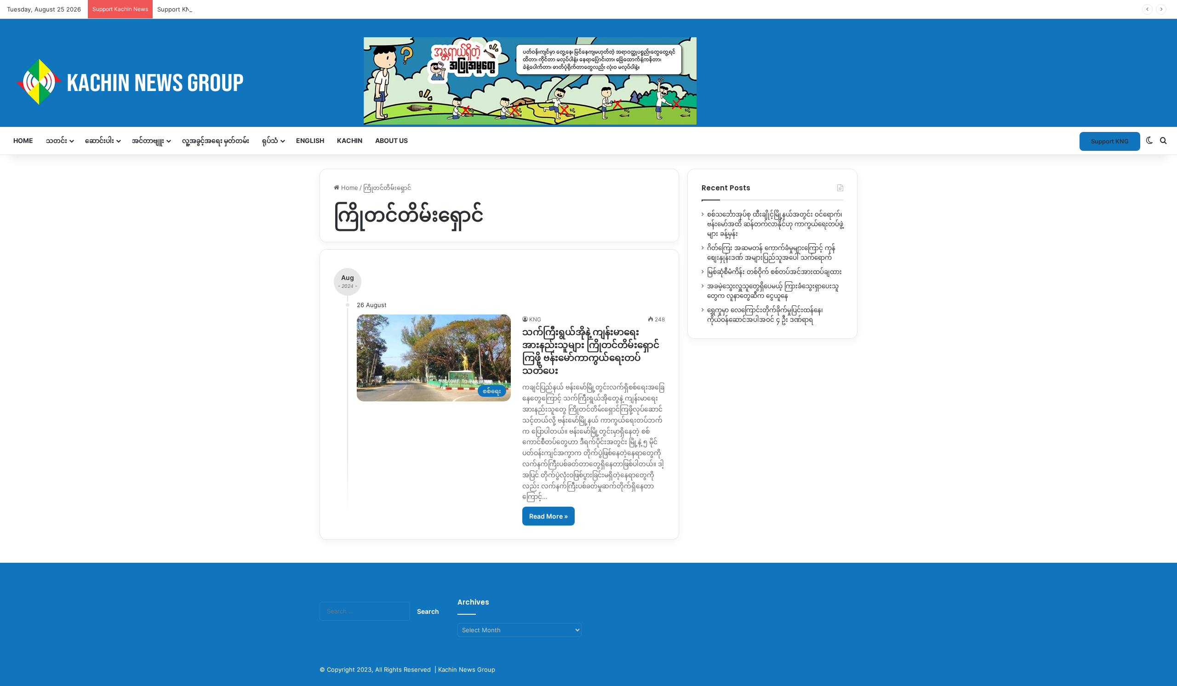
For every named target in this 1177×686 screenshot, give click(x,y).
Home (23, 140)
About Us (391, 140)
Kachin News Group (466, 669)
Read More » (548, 516)
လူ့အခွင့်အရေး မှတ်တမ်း (215, 140)
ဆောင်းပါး (99, 140)
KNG (535, 319)
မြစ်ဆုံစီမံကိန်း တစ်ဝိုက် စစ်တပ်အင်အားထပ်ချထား (774, 271)
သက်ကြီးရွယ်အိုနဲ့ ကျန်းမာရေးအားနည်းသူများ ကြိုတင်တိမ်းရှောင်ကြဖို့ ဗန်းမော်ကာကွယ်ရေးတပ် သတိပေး (590, 351)
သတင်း (56, 140)
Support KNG (176, 9)
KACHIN (349, 140)
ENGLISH (310, 140)
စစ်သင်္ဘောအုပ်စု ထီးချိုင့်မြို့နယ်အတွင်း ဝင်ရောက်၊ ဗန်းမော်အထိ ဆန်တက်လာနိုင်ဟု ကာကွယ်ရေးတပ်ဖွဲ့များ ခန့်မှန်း (775, 224)
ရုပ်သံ (270, 140)
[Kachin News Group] (352, 81)
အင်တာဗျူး (148, 140)
